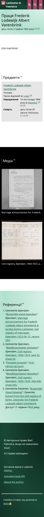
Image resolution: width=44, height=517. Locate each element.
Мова (29, 4)
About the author (14, 482)
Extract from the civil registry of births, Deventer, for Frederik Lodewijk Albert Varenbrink (23, 399)
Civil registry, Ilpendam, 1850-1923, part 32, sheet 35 (22, 355)
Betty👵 (7, 503)
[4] (21, 105)
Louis (26, 95)
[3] (31, 95)
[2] (38, 28)
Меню (41, 4)
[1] (36, 28)
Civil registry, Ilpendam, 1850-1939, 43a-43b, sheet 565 (23, 381)
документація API (14, 476)
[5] (24, 105)
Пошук (35, 4)
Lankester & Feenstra (13, 4)
